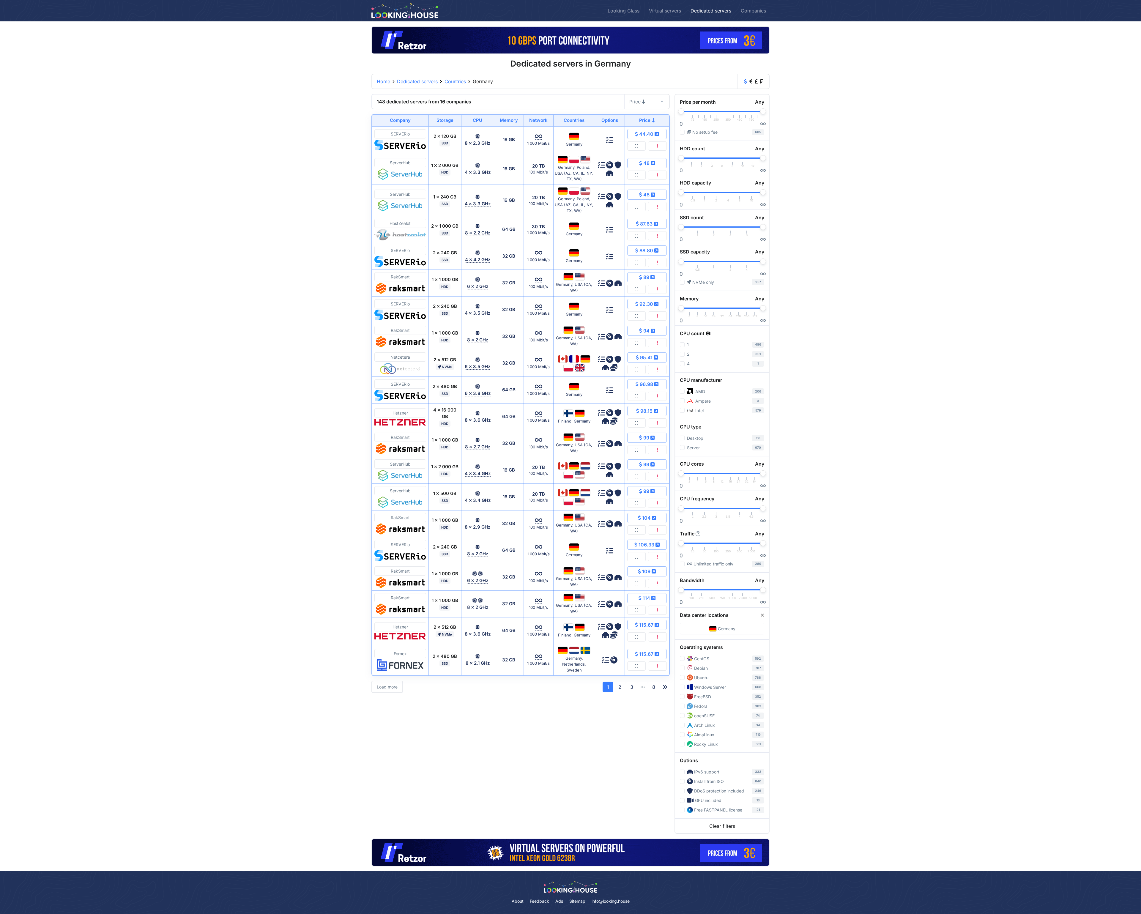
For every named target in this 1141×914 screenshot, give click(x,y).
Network (538, 120)
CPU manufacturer (701, 380)
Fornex (400, 653)
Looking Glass (623, 11)
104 (646, 518)
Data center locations (704, 615)
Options (689, 760)
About (518, 901)
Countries (455, 81)
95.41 (646, 357)
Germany (726, 628)
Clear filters (722, 826)
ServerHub (400, 162)
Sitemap (577, 901)
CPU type (690, 427)
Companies (753, 11)
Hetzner (400, 412)
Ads (559, 901)
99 (646, 438)
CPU (477, 120)
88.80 (646, 250)
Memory (509, 120)
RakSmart (400, 276)
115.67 (646, 625)
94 (646, 331)
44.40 (646, 134)
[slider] (681, 111)
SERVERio (400, 133)
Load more (387, 686)
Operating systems (701, 647)
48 (646, 163)
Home (383, 81)
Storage (444, 120)
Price (635, 102)
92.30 (646, 304)
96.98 (646, 384)
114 (646, 598)
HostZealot (400, 223)
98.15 (646, 411)
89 (646, 277)
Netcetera (400, 357)
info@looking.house (611, 901)
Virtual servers (665, 11)
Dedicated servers (711, 11)
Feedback (539, 901)
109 (646, 571)
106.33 (646, 545)
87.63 (646, 224)
